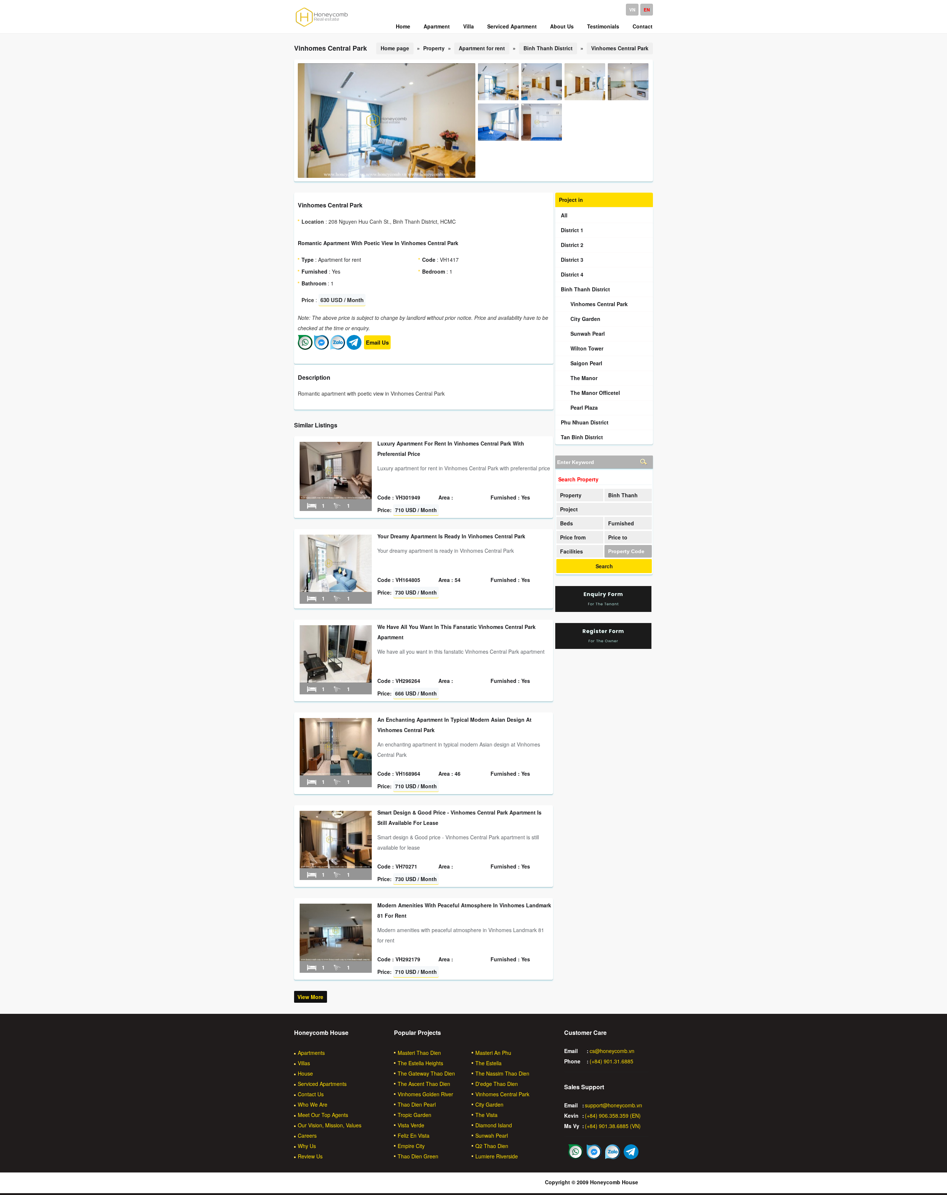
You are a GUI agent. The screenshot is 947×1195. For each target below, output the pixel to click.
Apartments (311, 1052)
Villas (304, 1063)
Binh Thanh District (548, 48)
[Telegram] (354, 347)
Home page (395, 48)
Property (571, 495)
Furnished (621, 523)
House (305, 1073)
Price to (617, 537)
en (647, 9)
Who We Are (312, 1104)
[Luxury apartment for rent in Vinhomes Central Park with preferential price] (336, 497)
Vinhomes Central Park (619, 48)
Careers (307, 1135)
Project (569, 509)
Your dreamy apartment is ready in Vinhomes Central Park (451, 536)
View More (310, 997)
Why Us (307, 1146)
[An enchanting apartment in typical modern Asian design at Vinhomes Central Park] (336, 773)
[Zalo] (337, 347)
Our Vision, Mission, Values (329, 1125)
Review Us (310, 1156)
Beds (566, 523)
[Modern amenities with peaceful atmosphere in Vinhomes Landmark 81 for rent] (336, 958)
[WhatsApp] (305, 347)
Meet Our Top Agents (323, 1114)
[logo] (322, 26)
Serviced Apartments (322, 1083)
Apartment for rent (482, 48)
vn (632, 9)
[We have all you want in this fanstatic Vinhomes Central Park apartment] (336, 680)
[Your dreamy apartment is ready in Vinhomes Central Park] (336, 589)
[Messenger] (321, 347)
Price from (573, 537)
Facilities (571, 551)
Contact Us (311, 1094)
